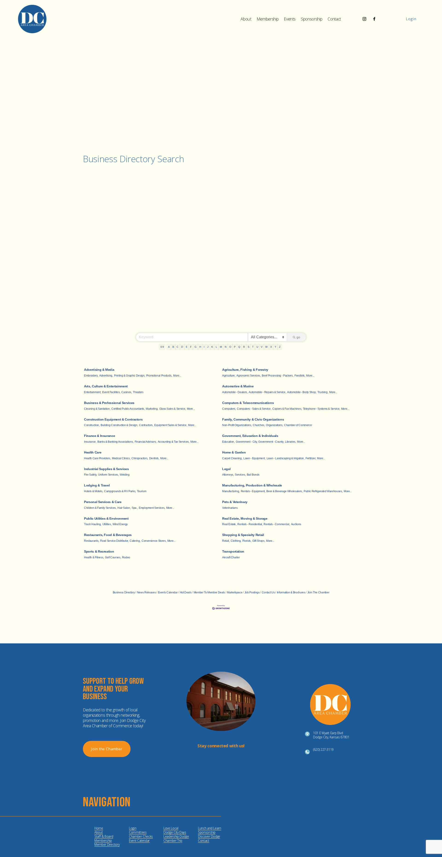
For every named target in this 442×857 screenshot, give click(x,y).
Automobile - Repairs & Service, (267, 392)
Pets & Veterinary (234, 502)
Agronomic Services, (248, 375)
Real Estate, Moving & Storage (245, 518)
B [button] (173, 346)
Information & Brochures (291, 592)
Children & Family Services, (100, 507)
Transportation (233, 551)
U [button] (257, 346)
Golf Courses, (113, 557)
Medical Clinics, (121, 458)
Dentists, (154, 458)
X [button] (271, 346)
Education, (228, 441)
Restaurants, (91, 540)
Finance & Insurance (99, 436)
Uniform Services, (108, 474)
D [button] (182, 346)
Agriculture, (229, 375)
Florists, (246, 540)
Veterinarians (230, 507)
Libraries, (290, 441)
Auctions (296, 524)
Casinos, (126, 392)
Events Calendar (167, 592)
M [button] (221, 346)
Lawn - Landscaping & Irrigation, (286, 458)
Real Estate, (229, 524)
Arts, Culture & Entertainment (106, 386)
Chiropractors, (139, 458)
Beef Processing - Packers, (277, 375)
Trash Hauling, (92, 524)
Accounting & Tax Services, (173, 441)
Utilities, (106, 524)
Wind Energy (120, 524)
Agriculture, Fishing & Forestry (245, 369)
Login (411, 18)
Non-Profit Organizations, (237, 425)
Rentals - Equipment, (253, 491)
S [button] (248, 346)
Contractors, (146, 425)
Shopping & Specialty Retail (243, 535)
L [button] (216, 346)
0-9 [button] (162, 346)
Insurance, (90, 441)
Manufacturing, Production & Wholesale (252, 485)
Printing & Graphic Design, (129, 375)
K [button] (212, 346)
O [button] (230, 346)
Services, (240, 474)
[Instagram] (364, 19)
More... (177, 375)
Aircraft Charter (231, 557)
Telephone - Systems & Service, (321, 408)
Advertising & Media (99, 369)
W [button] (266, 346)
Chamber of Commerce (298, 425)
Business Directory (124, 592)
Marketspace (234, 592)
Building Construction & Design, (119, 425)
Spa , (135, 507)
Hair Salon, (124, 507)
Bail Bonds (253, 474)
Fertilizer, (310, 458)
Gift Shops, (258, 540)
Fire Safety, (90, 474)
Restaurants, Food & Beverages (108, 535)
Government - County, (271, 441)
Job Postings (251, 592)
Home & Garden (234, 452)
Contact (334, 19)
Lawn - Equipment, (254, 458)
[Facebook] (374, 19)
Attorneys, (228, 474)
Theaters (138, 392)
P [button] (235, 346)
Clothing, (236, 540)
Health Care (92, 452)
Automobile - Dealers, (235, 392)
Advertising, (106, 375)
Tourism (141, 491)
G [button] (196, 346)
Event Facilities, (111, 392)
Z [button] (280, 346)
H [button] (200, 346)
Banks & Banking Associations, (115, 441)
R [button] (244, 346)
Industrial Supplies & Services (106, 469)
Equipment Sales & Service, (170, 425)
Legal (226, 469)
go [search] (298, 337)
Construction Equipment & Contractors (113, 419)
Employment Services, (152, 507)
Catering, (135, 540)
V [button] (261, 346)
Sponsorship (311, 19)
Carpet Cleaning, (232, 458)
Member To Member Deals (209, 592)
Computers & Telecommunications (248, 403)
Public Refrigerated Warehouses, (323, 491)
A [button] (169, 346)
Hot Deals (186, 592)
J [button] (208, 346)
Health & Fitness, (94, 557)
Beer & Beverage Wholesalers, (284, 491)
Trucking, (322, 392)
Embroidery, (91, 375)
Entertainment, (92, 392)
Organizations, (274, 425)
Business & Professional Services (109, 403)
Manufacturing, (231, 491)
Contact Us (268, 592)
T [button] (253, 346)
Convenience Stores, (154, 540)
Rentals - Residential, (249, 524)
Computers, (229, 408)
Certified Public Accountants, (128, 408)
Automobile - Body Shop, (301, 392)
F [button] (191, 346)
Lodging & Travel (97, 485)
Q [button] (239, 346)
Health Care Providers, (97, 458)
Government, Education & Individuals (250, 436)
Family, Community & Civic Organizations (253, 419)
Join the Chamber (106, 748)
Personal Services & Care (103, 502)
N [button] (226, 346)
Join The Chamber (318, 592)
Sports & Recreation (99, 551)
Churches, (259, 425)
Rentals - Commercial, (277, 524)
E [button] (186, 346)
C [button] (177, 346)
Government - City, (246, 441)
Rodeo (126, 557)
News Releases (146, 592)
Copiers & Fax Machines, (287, 408)
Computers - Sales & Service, (254, 408)
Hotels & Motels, (93, 491)
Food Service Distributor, (114, 540)
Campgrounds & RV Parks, (120, 491)
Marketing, (152, 408)
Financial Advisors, (146, 441)
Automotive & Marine (237, 386)
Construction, (91, 425)
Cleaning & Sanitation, (97, 408)
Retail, (226, 540)
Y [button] (275, 346)
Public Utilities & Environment (106, 518)
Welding (125, 474)
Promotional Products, (159, 375)
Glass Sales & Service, (172, 408)
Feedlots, (299, 375)
